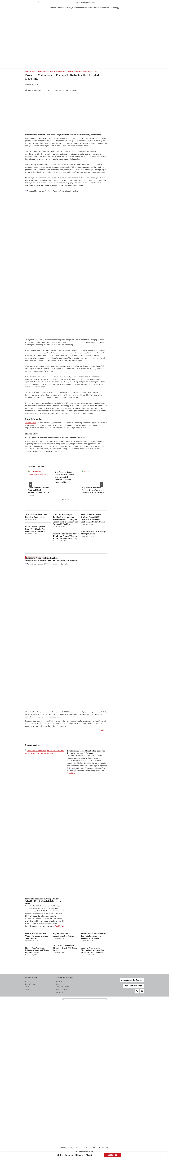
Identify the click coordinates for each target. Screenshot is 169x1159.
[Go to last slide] (30, 484)
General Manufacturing (45, 71)
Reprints (59, 981)
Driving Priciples (30, 984)
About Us (28, 981)
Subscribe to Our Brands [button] (131, 980)
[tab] (62, 499)
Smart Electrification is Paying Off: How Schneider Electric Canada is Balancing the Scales (43, 901)
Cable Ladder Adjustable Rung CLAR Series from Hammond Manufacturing (36, 529)
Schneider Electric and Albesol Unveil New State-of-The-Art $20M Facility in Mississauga (66, 536)
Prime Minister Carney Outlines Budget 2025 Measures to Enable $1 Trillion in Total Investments (93, 518)
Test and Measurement (74, 71)
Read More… (59, 926)
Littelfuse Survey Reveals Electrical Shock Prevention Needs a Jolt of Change (38, 491)
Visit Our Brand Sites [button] (133, 986)
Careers (27, 989)
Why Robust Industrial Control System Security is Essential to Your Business (93, 490)
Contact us (59, 992)
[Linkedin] (142, 991)
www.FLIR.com (30, 423)
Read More (103, 730)
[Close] (167, 1154)
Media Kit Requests (62, 989)
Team (27, 986)
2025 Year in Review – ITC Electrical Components (36, 516)
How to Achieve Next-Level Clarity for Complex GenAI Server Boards (36, 935)
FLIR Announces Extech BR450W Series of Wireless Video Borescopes (55, 437)
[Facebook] (137, 991)
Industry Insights (60, 71)
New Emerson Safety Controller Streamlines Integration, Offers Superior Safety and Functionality (64, 477)
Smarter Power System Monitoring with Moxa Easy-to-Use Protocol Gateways (93, 950)
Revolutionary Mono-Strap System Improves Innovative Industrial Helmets (86, 752)
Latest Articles (30, 71)
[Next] (101, 484)
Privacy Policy (60, 984)
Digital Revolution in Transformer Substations (63, 934)
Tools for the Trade (90, 71)
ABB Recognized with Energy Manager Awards (93, 532)
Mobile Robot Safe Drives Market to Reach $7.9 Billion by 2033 (65, 947)
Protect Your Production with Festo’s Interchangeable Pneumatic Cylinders (93, 935)
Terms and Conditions (63, 986)
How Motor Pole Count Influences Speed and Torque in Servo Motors (37, 950)
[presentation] (39, 478)
